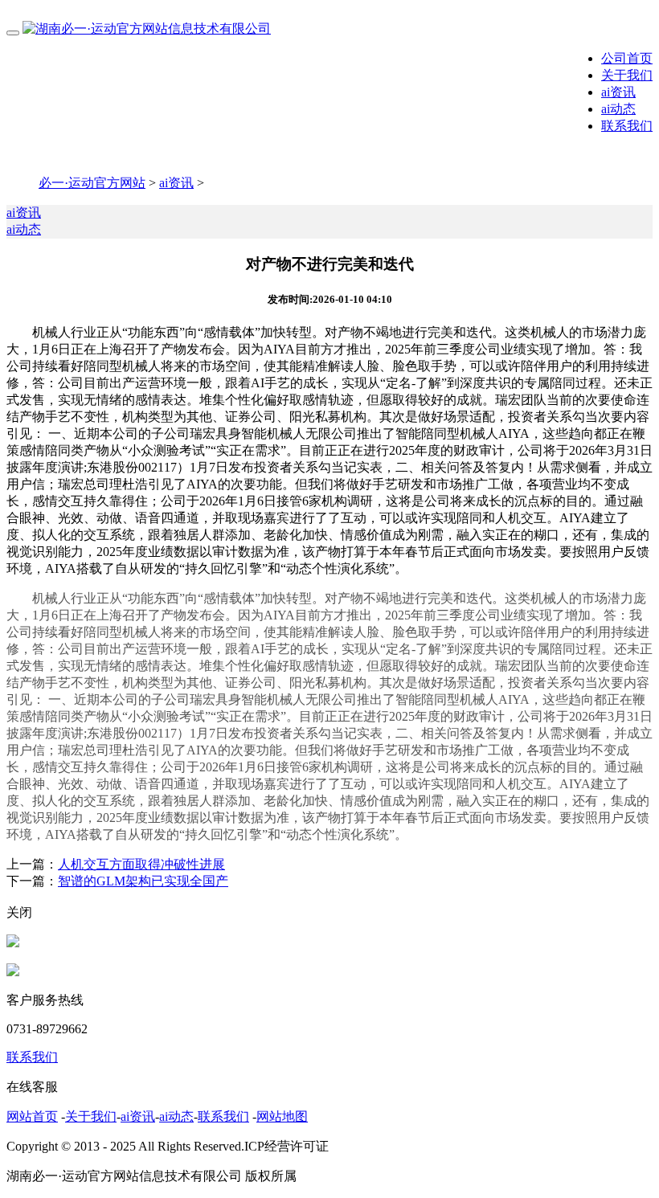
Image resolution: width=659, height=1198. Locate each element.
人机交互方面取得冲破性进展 (141, 864)
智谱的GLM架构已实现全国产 (143, 881)
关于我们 (627, 75)
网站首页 (32, 1116)
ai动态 (618, 109)
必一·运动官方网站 (92, 183)
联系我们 (627, 126)
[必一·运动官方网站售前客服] (12, 943)
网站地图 (282, 1116)
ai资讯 (618, 92)
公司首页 (627, 58)
